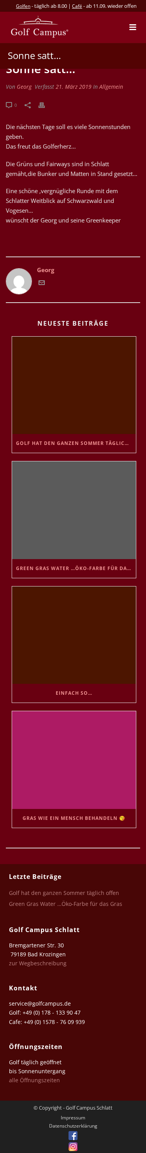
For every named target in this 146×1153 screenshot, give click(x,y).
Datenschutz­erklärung (73, 1126)
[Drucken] (46, 104)
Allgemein (111, 86)
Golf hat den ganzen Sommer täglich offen (76, 443)
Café (77, 6)
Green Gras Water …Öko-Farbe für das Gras (76, 568)
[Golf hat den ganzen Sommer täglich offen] (74, 385)
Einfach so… (74, 693)
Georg (24, 86)
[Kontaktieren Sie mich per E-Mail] (42, 283)
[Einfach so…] (74, 635)
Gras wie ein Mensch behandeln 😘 (74, 818)
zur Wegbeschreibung (38, 963)
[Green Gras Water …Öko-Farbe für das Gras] (74, 510)
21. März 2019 (73, 86)
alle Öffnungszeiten (34, 1080)
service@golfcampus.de (40, 1003)
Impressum (73, 1118)
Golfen (23, 6)
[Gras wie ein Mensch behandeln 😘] (74, 760)
